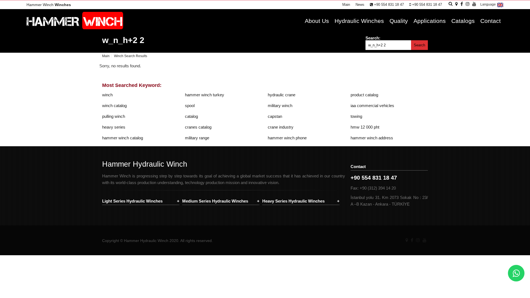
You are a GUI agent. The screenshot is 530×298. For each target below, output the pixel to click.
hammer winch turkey (204, 94)
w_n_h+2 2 (123, 40)
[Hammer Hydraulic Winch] (74, 27)
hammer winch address (372, 137)
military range (197, 137)
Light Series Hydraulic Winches (132, 201)
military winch (280, 105)
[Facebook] (412, 240)
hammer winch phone (287, 137)
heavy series (113, 127)
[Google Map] (406, 240)
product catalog (364, 94)
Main (346, 4)
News (360, 4)
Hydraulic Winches (359, 21)
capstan (275, 116)
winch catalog (114, 105)
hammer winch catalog (122, 137)
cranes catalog (198, 127)
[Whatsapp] (516, 273)
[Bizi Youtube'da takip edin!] (474, 4)
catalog (191, 116)
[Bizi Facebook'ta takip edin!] (461, 4)
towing (356, 116)
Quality (398, 21)
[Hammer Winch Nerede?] (456, 4)
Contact (490, 21)
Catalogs (463, 21)
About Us (317, 21)
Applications (430, 21)
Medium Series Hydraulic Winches (215, 201)
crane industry (280, 127)
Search (419, 45)
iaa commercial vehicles (372, 105)
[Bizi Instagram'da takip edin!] (467, 4)
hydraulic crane (281, 94)
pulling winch (113, 116)
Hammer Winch (48, 4)
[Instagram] (418, 240)
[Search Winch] (451, 3)
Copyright (110, 240)
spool (190, 105)
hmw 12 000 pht (365, 127)
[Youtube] (424, 240)
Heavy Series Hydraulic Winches (293, 201)
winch (107, 94)
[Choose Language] (500, 7)
